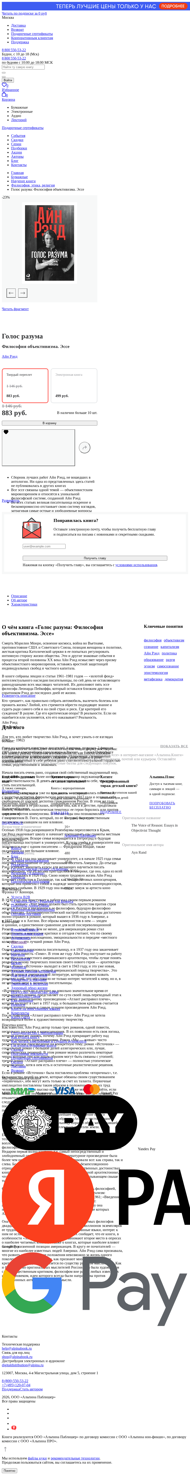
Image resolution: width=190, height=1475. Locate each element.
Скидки (17, 140)
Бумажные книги (24, 930)
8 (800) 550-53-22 (15, 1381)
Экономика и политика (29, 984)
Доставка (18, 25)
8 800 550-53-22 (14, 50)
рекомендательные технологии (75, 1458)
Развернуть (10, 500)
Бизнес (16, 963)
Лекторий (19, 120)
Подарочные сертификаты (32, 34)
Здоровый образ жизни (29, 988)
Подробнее (12, 823)
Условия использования (30, 860)
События (18, 136)
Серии (16, 144)
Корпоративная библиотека (33, 910)
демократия (174, 679)
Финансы (18, 967)
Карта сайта (20, 1017)
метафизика (153, 679)
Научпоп (18, 955)
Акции (16, 152)
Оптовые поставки (26, 914)
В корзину (50, 423)
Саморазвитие (22, 950)
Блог (15, 161)
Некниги (18, 1005)
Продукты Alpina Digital (30, 905)
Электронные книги (27, 934)
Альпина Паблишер (80, 835)
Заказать (60, 813)
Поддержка (20, 42)
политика (169, 653)
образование (154, 660)
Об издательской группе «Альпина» (39, 869)
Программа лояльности (29, 1054)
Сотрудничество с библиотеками (37, 1033)
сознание (151, 647)
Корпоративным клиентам (32, 38)
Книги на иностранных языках (35, 1009)
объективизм (174, 640)
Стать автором (31, 1389)
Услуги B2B (20, 897)
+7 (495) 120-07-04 (16, 1385)
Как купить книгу (25, 1037)
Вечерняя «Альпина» (28, 873)
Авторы (17, 156)
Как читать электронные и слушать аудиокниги (48, 1041)
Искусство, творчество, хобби (34, 992)
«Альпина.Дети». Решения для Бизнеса (42, 901)
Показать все (174, 746)
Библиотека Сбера (25, 996)
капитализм (170, 647)
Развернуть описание (18, 696)
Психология (20, 959)
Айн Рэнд (151, 653)
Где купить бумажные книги (33, 1045)
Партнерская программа (30, 881)
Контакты (19, 165)
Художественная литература (33, 971)
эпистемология (156, 673)
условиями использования (136, 565)
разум (170, 660)
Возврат (17, 30)
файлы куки (37, 1458)
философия (153, 640)
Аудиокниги (21, 938)
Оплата (17, 1062)
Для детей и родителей (29, 975)
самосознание (168, 666)
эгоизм (149, 666)
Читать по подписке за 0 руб (24, 13)
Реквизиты (19, 865)
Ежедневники (22, 1000)
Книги (16, 848)
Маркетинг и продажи (29, 980)
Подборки (19, 148)
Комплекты (20, 1013)
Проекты (18, 877)
